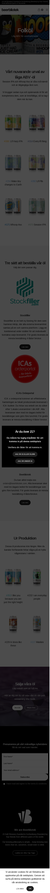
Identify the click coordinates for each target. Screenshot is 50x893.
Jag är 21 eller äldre (25, 454)
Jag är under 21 (25, 461)
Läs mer (20, 889)
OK (30, 888)
